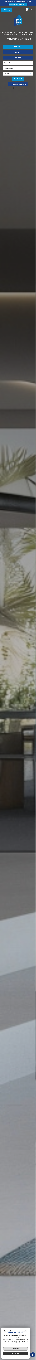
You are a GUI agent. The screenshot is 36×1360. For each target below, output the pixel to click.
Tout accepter (15, 1353)
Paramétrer (15, 1349)
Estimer (18, 57)
